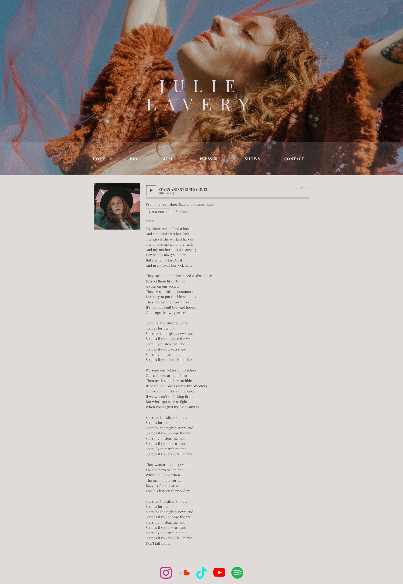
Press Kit (210, 158)
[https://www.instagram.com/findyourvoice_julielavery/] (166, 573)
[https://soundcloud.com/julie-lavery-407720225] (184, 573)
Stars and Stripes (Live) (196, 204)
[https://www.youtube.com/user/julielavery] (219, 573)
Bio (134, 158)
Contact (294, 158)
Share (184, 211)
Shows (252, 158)
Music (168, 158)
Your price (158, 211)
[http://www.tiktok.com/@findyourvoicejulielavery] (202, 573)
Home (99, 158)
